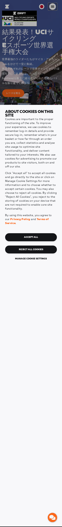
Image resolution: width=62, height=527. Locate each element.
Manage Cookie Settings (31, 259)
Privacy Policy (20, 219)
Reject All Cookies (31, 249)
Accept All (31, 237)
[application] (52, 517)
